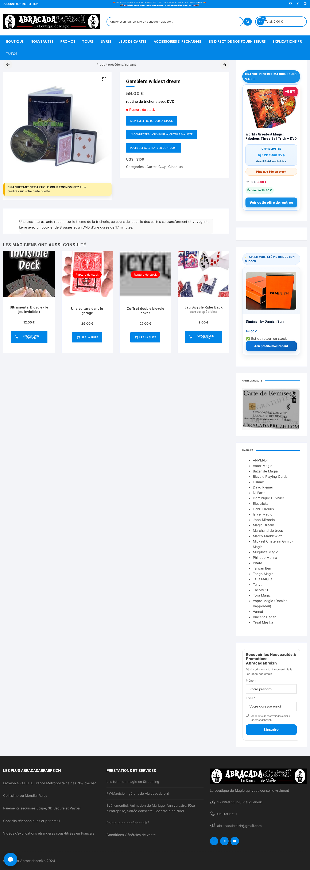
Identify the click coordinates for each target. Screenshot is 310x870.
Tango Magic (263, 574)
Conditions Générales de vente (131, 835)
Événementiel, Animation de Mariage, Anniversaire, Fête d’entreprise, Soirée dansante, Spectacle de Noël (150, 808)
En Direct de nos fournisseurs (237, 41)
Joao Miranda (264, 520)
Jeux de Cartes (133, 41)
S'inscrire (271, 729)
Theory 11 (260, 590)
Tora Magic (262, 595)
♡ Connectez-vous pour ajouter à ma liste (161, 134)
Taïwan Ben (262, 568)
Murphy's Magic (265, 552)
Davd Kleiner (263, 487)
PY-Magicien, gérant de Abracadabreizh (138, 793)
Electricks (260, 503)
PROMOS (67, 41)
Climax (258, 482)
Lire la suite (89, 337)
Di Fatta (259, 493)
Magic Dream (263, 525)
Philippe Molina (265, 557)
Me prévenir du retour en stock (151, 121)
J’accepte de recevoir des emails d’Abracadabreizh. (270, 717)
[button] (104, 79)
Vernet (258, 611)
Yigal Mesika (263, 622)
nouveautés (42, 41)
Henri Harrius (263, 509)
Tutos (12, 53)
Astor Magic (262, 466)
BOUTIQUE (15, 41)
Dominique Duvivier (268, 498)
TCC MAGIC (262, 579)
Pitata (257, 563)
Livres (106, 41)
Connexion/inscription (22, 3)
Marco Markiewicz (267, 536)
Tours (88, 41)
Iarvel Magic (262, 514)
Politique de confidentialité (127, 823)
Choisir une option (31, 337)
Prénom (251, 680)
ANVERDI (260, 460)
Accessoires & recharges (178, 41)
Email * (250, 698)
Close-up (175, 167)
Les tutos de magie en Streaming (132, 781)
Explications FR (287, 41)
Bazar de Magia (265, 471)
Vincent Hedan (264, 617)
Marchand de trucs (268, 530)
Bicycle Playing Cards (270, 476)
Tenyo (258, 584)
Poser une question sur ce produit (153, 148)
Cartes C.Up (156, 167)
